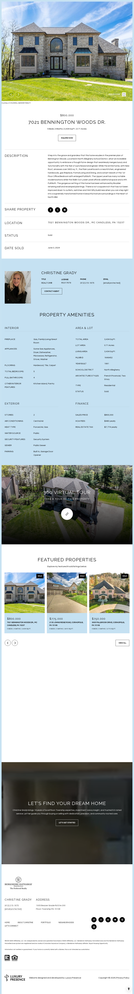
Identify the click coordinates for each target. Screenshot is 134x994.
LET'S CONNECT (11, 926)
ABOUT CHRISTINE (25, 922)
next (18, 94)
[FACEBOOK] (94, 919)
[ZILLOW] (94, 926)
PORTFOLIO (46, 922)
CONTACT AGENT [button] (51, 291)
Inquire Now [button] (67, 138)
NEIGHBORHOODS (66, 922)
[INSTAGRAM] (101, 919)
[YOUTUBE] (115, 919)
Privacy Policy (122, 978)
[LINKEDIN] (108, 919)
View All (122, 643)
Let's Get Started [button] (67, 823)
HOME (7, 922)
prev (11, 94)
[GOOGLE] (122, 919)
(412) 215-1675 (87, 283)
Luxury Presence (73, 978)
